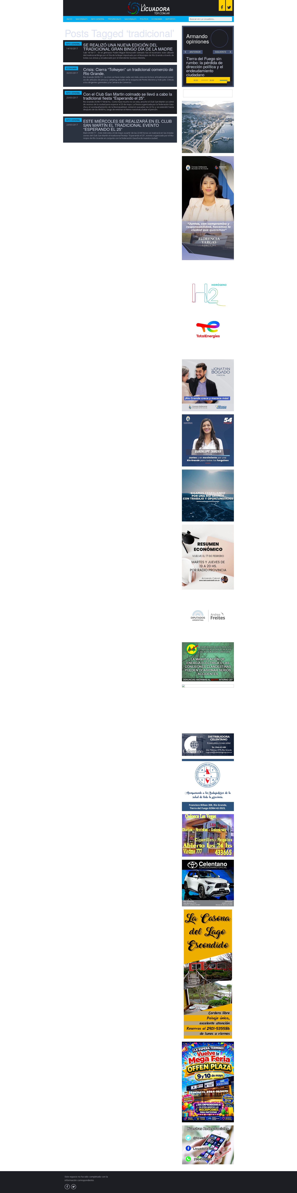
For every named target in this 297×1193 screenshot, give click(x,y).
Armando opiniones (197, 38)
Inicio (69, 19)
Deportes (170, 19)
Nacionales (82, 19)
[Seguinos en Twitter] (229, 5)
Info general (97, 19)
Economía (157, 19)
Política (144, 19)
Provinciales (114, 19)
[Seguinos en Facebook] (222, 5)
